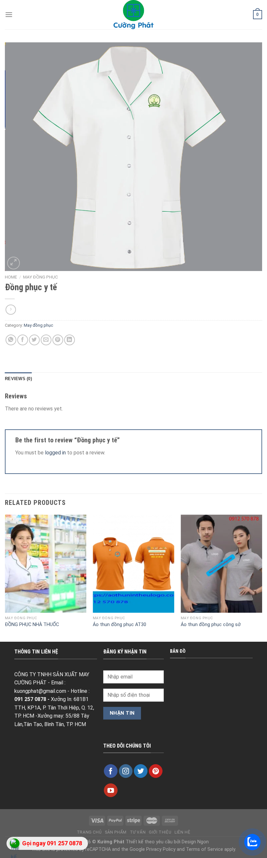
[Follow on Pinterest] (155, 771)
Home (11, 276)
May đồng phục (40, 276)
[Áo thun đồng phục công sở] (221, 563)
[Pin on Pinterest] (57, 340)
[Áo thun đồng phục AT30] (133, 563)
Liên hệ (182, 832)
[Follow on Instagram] (126, 771)
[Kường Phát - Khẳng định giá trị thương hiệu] (133, 14)
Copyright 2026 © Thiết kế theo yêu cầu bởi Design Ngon (134, 842)
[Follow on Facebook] (111, 771)
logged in (55, 453)
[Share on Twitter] (34, 340)
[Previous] (5, 577)
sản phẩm (116, 832)
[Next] (262, 577)
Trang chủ (89, 832)
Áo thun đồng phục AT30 (119, 624)
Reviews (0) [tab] (18, 378)
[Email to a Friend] (46, 340)
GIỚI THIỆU (160, 832)
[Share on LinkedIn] (69, 340)
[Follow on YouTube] (111, 790)
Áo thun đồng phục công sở (211, 624)
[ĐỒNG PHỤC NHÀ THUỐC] (45, 563)
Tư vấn (138, 832)
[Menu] (9, 14)
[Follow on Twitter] (141, 771)
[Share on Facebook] (22, 340)
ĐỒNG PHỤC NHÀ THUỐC (32, 624)
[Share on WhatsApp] (11, 340)
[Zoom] (13, 263)
